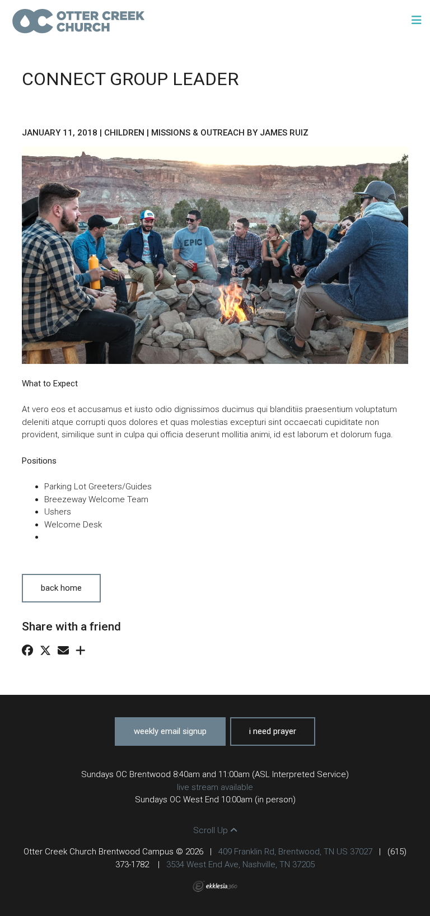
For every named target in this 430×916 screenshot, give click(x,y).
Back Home (61, 588)
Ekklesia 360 (215, 886)
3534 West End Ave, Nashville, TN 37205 (240, 864)
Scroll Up (211, 830)
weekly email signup (170, 731)
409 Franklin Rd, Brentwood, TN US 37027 (295, 852)
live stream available (215, 787)
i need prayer (272, 731)
